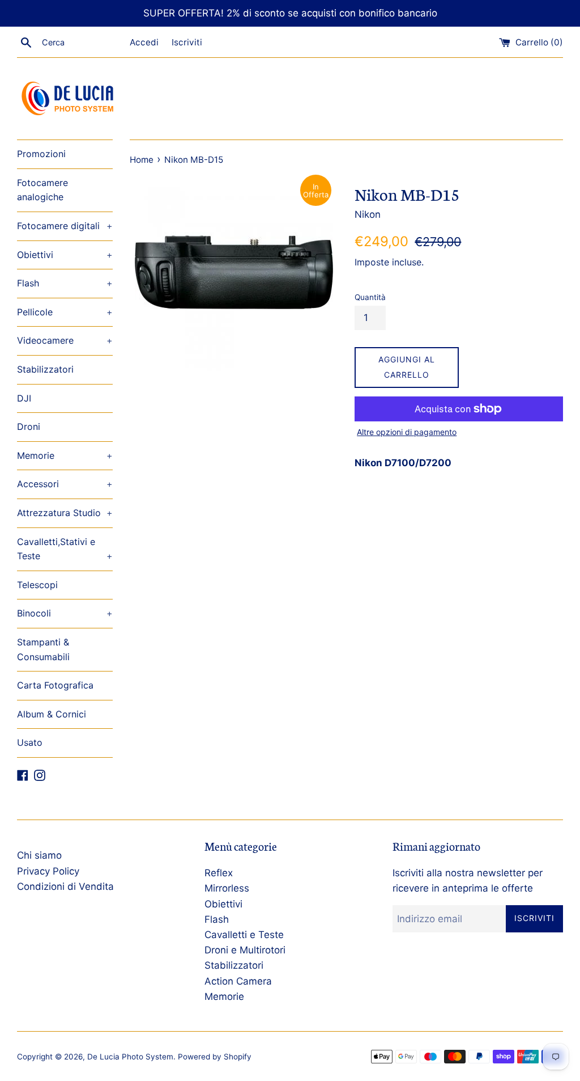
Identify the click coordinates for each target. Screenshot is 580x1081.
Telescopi (37, 584)
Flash (65, 283)
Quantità (370, 297)
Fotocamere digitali (65, 225)
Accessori (65, 483)
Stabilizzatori (45, 369)
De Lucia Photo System (130, 1056)
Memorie (65, 455)
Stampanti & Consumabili (43, 649)
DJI (24, 398)
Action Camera (238, 981)
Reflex (218, 873)
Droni (28, 426)
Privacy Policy (48, 871)
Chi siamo (39, 855)
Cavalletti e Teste (244, 934)
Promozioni (41, 153)
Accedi (144, 42)
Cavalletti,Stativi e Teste (65, 549)
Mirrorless (226, 888)
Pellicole (65, 312)
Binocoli (65, 613)
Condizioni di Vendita (65, 886)
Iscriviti (187, 42)
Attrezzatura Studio (65, 512)
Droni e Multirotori (244, 950)
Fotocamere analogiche (42, 190)
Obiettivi (65, 254)
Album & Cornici (51, 714)
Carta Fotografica (55, 685)
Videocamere (65, 340)
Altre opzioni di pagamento (407, 432)
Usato (29, 742)
